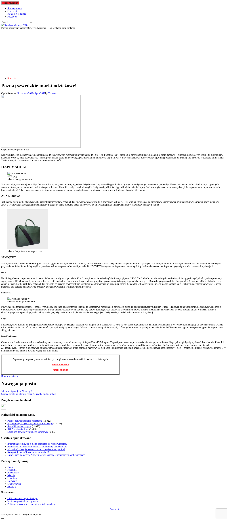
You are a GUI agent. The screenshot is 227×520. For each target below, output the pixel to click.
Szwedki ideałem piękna (19, 426)
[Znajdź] (31, 22)
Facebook (12, 16)
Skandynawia (14, 483)
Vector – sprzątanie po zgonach (22, 501)
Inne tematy (13, 472)
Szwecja (11, 78)
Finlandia (12, 469)
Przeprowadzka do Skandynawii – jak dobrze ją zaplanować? (37, 446)
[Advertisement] (113, 52)
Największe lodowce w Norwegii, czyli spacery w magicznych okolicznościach (46, 455)
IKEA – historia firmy (18, 429)
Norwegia (12, 481)
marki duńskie (60, 369)
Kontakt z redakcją (16, 14)
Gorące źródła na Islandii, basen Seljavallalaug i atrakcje (28, 394)
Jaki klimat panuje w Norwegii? (16, 391)
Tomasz (52, 93)
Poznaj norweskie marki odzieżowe (24, 420)
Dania (10, 467)
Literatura (12, 478)
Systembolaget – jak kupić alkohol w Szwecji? (30, 423)
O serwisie (12, 11)
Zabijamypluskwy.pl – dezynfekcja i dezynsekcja (31, 504)
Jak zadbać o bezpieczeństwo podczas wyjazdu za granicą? (36, 449)
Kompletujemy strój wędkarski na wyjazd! (28, 452)
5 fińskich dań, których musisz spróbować (27, 432)
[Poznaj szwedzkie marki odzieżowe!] (41, 146)
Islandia (11, 475)
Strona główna (14, 8)
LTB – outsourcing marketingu (22, 498)
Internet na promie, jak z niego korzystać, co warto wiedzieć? (37, 443)
